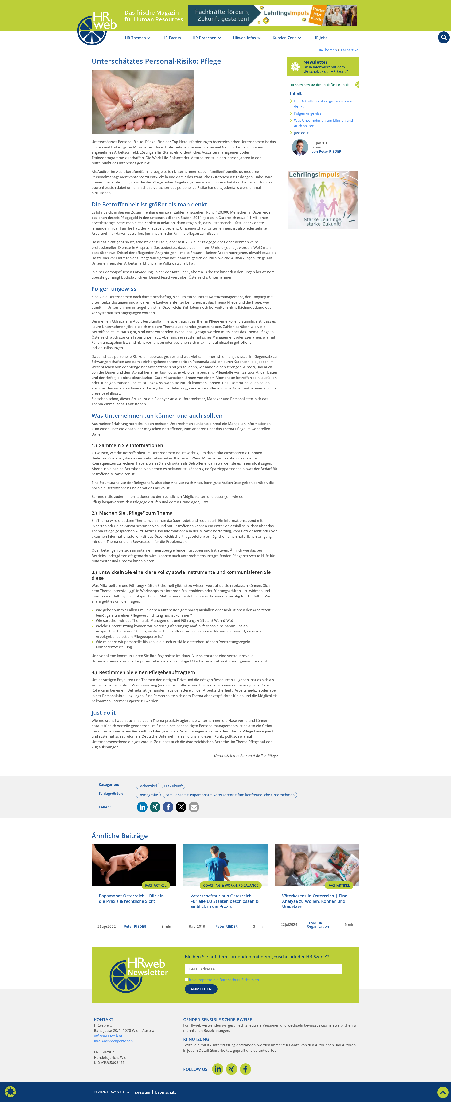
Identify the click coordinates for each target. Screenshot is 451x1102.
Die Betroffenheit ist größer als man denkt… (324, 104)
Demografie (148, 794)
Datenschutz (165, 1092)
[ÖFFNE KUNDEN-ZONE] (300, 37)
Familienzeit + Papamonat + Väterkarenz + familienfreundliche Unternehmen (230, 794)
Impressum (141, 1092)
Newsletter (315, 62)
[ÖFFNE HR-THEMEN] (149, 37)
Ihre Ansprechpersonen (113, 1041)
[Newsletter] (295, 67)
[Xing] (231, 1069)
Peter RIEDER (135, 926)
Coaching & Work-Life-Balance (230, 885)
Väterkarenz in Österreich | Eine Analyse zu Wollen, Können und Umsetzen (314, 901)
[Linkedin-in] (217, 1069)
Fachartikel (350, 50)
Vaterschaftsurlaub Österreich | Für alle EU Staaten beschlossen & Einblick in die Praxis (225, 901)
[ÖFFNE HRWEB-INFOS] (259, 37)
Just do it (301, 132)
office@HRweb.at (108, 1035)
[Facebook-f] (245, 1069)
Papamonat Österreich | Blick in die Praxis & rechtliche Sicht (131, 898)
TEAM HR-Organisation (318, 924)
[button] (142, 807)
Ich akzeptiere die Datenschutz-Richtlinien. (224, 979)
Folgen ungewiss (307, 113)
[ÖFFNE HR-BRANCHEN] (219, 37)
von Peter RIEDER (326, 151)
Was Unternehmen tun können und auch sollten (323, 123)
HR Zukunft (173, 785)
